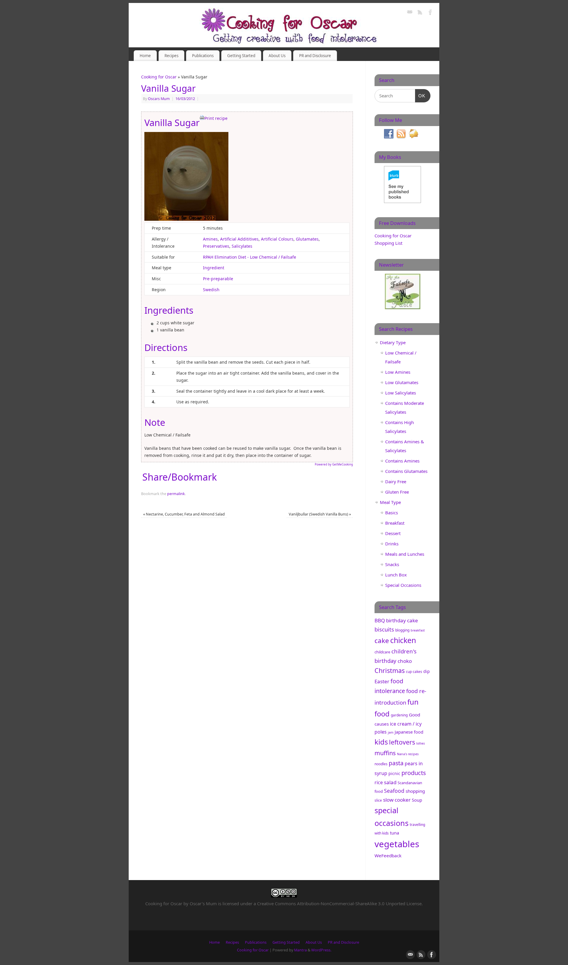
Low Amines (397, 372)
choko (405, 661)
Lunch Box (396, 575)
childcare (382, 652)
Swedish (211, 289)
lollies (420, 743)
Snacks (392, 564)
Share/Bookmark (179, 477)
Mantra (300, 950)
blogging (402, 630)
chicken (403, 640)
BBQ (380, 620)
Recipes (171, 55)
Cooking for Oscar (159, 77)
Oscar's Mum (203, 903)
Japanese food (409, 732)
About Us (277, 55)
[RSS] (420, 12)
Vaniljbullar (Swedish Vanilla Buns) (320, 514)
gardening (399, 715)
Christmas (390, 670)
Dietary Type (393, 342)
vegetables (397, 844)
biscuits (384, 629)
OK (420, 95)
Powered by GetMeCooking (334, 464)
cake (382, 640)
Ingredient (213, 267)
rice (379, 782)
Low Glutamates (401, 382)
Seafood (394, 790)
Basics (391, 512)
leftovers (402, 742)
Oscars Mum (159, 98)
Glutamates (307, 239)
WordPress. (321, 950)
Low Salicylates (400, 393)
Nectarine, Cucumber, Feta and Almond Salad (184, 514)
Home (145, 55)
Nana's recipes (408, 754)
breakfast (418, 630)
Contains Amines (402, 461)
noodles (381, 763)
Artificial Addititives (239, 239)
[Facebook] (430, 12)
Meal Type (390, 502)
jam (390, 732)
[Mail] (409, 12)
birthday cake (402, 620)
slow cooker (397, 799)
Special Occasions (403, 585)
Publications (203, 55)
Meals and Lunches (404, 554)
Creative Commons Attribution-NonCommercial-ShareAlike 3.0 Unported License (339, 903)
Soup (417, 800)
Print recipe (215, 118)
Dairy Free (395, 481)
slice (378, 800)
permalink (176, 493)
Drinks (391, 544)
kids (381, 742)
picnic (394, 773)
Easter (382, 681)
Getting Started (241, 55)
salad (390, 782)
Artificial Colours (277, 239)
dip (426, 671)
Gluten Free (397, 492)
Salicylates (242, 246)
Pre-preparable (218, 278)
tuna (394, 833)
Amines (210, 239)
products (413, 773)
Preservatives (216, 246)
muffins (385, 753)
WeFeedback (388, 855)
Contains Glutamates (406, 471)
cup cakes (414, 671)
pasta (396, 763)
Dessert (393, 533)
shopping (415, 791)
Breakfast (394, 523)
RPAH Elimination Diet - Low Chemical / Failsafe (249, 257)
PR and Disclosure (315, 55)
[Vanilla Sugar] (186, 219)
